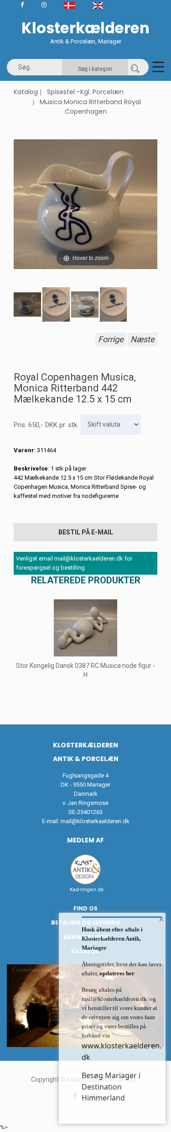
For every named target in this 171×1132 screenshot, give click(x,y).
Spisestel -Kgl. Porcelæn (85, 91)
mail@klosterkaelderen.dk (95, 821)
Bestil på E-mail (85, 532)
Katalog (26, 91)
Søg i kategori (95, 69)
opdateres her (116, 973)
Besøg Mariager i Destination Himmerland (111, 1086)
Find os (85, 908)
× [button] (161, 919)
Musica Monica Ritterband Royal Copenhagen (90, 106)
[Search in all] (135, 67)
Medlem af (85, 840)
